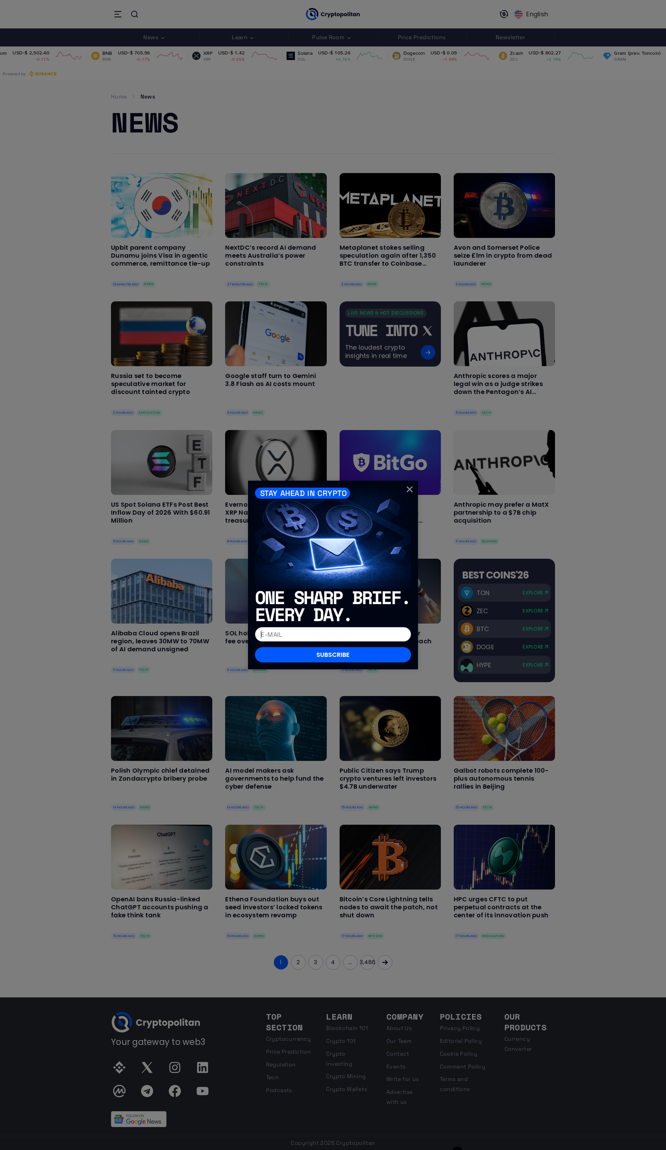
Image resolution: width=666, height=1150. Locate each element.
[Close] (409, 489)
